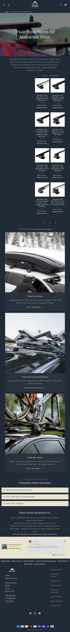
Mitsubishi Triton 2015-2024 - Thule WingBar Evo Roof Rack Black (58, 98)
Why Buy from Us (57, 569)
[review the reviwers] (64, 541)
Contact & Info (56, 581)
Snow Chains (40, 564)
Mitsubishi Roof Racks (42, 229)
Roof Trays (28, 564)
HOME (6, 11)
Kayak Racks (28, 561)
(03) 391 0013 (10, 595)
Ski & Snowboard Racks (46, 561)
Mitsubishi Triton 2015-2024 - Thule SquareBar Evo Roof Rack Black (42, 167)
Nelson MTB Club (57, 601)
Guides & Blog (56, 596)
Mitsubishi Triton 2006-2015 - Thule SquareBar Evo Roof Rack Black (57, 167)
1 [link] (38, 223)
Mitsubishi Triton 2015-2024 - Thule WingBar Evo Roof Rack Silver (42, 98)
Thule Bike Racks (34, 469)
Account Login (56, 605)
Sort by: (45, 75)
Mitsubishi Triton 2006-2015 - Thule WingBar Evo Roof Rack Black (58, 132)
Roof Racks (5, 561)
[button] (4, 5)
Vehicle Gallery (56, 585)
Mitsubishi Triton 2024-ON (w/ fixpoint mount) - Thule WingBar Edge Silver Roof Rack (42, 203)
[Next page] (61, 222)
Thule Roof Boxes (34, 307)
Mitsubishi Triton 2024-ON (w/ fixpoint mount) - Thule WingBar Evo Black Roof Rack (42, 133)
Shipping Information (55, 591)
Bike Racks (16, 561)
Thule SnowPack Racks (33, 388)
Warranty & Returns (55, 575)
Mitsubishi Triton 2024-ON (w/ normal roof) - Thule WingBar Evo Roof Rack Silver (58, 202)
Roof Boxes (63, 561)
